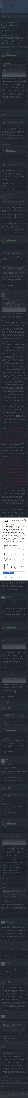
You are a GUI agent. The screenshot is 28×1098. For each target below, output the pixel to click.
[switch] (22, 549)
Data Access (14, 577)
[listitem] (14, 546)
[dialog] (14, 549)
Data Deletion (6, 577)
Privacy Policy (22, 577)
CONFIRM (8, 572)
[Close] (25, 520)
